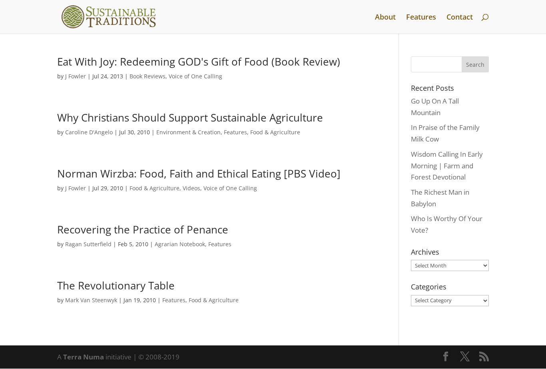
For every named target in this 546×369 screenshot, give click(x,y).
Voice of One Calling (195, 76)
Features (421, 18)
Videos (191, 188)
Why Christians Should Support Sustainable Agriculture (190, 117)
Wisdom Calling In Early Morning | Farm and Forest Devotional (447, 166)
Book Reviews (147, 76)
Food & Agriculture (275, 132)
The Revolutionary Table (116, 285)
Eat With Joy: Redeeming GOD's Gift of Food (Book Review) (198, 61)
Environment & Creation (188, 132)
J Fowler (75, 76)
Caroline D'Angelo (89, 132)
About (385, 18)
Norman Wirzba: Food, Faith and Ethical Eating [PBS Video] (199, 173)
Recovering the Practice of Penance (142, 229)
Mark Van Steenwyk (91, 300)
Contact (459, 18)
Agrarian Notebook (180, 244)
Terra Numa (83, 356)
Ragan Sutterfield (88, 244)
